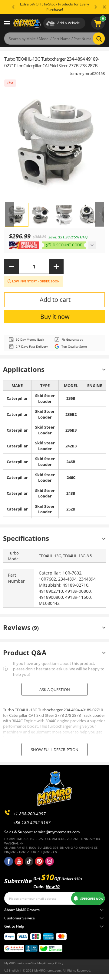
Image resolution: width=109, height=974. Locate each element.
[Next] (95, 7)
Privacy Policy (53, 963)
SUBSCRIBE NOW (91, 898)
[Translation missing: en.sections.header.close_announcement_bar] (104, 7)
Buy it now (55, 316)
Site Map (37, 963)
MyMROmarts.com (17, 963)
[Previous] (14, 7)
